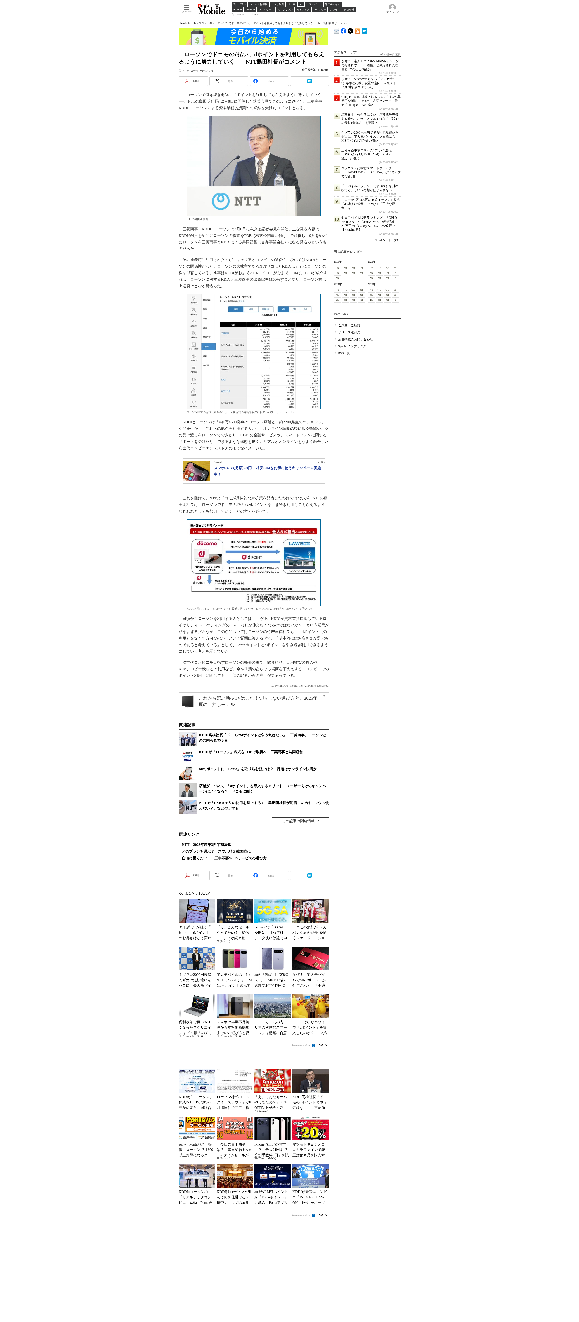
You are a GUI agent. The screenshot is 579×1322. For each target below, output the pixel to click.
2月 (361, 272)
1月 (337, 277)
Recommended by (301, 1045)
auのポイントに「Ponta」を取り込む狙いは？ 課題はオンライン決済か (258, 769)
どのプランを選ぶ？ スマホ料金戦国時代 (216, 851)
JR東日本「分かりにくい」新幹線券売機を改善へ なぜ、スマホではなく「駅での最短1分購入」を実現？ (369, 119)
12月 (371, 267)
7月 (353, 267)
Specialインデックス (352, 346)
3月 (353, 272)
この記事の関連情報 (298, 821)
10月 (387, 267)
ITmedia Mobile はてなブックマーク (364, 30)
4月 (345, 272)
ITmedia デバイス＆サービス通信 (336, 30)
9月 (337, 267)
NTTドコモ (205, 23)
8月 (345, 267)
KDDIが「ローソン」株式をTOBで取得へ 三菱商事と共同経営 (251, 752)
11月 (379, 267)
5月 (337, 272)
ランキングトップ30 (387, 240)
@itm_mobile (350, 30)
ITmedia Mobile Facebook (343, 30)
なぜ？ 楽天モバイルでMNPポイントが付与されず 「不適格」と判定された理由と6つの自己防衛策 (370, 65)
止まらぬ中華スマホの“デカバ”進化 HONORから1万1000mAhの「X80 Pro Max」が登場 (368, 154)
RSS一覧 (344, 353)
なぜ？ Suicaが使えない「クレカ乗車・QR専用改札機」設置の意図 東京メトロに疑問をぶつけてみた (370, 83)
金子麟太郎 (309, 69)
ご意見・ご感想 (349, 325)
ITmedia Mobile (187, 23)
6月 (361, 267)
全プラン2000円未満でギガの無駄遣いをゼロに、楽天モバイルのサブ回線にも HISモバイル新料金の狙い (369, 136)
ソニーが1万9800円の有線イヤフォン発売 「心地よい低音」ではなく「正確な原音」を (372, 204)
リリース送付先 (349, 332)
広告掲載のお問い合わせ (355, 339)
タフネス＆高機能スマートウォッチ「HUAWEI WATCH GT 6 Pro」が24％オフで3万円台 (371, 172)
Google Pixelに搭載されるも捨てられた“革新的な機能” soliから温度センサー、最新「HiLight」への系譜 (371, 101)
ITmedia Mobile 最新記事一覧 (357, 30)
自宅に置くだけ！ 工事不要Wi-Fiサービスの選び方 (224, 858)
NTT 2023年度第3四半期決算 (206, 845)
